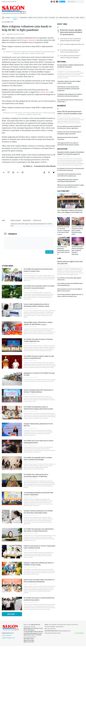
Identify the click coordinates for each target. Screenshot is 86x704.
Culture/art (52, 17)
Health (35, 17)
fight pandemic (27, 220)
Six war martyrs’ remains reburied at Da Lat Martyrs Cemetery (70, 66)
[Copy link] (18, 172)
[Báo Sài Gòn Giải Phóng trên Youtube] (54, 2)
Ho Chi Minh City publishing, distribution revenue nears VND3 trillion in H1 (63, 250)
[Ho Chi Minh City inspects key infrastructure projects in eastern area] (12, 274)
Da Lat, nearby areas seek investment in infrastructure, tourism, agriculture (69, 127)
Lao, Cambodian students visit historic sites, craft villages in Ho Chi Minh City (70, 211)
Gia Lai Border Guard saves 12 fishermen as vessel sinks (70, 100)
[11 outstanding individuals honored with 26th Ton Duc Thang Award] (12, 498)
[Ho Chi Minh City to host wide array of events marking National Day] (12, 446)
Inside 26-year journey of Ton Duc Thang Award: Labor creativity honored (39, 547)
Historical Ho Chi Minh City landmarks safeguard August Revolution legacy (70, 39)
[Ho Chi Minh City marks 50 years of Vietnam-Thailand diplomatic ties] (12, 345)
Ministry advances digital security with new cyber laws (70, 262)
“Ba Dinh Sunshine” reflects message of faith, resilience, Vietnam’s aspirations (78, 250)
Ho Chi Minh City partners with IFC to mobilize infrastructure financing (70, 56)
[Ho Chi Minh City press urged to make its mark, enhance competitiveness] (12, 362)
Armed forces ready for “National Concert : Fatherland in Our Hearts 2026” (63, 230)
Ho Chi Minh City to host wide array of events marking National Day (38, 442)
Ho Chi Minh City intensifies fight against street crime (69, 279)
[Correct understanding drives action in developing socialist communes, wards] (12, 310)
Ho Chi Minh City (15, 17)
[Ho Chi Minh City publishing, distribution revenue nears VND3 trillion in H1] (63, 241)
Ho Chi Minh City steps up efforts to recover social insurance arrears (70, 51)
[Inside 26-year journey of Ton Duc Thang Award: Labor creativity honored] (12, 551)
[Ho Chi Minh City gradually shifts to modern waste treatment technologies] (12, 463)
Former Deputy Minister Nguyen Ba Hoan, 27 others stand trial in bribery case (70, 295)
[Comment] (8, 172)
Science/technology (64, 17)
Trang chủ (3, 17)
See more (11, 614)
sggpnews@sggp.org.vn (8, 637)
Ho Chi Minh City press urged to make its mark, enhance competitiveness (39, 357)
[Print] (23, 172)
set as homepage (79, 633)
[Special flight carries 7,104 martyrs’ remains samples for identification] (12, 328)
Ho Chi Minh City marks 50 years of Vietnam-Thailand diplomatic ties (38, 340)
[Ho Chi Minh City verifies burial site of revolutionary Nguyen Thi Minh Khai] (12, 480)
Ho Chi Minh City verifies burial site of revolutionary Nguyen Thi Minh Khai (36, 475)
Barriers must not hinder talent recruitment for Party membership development (39, 581)
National (8, 17)
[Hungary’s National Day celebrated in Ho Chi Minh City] (12, 429)
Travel (77, 17)
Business (30, 17)
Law (57, 17)
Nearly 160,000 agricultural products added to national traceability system (69, 112)
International (23, 17)
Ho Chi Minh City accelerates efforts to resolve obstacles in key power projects (39, 287)
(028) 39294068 (6, 635)
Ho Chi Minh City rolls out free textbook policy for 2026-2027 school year (70, 169)
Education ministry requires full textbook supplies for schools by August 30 (70, 153)
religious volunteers (29, 40)
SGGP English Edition (14, 9)
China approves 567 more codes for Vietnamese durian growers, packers (68, 144)
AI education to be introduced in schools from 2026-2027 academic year (69, 175)
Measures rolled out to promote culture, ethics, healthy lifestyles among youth (77, 230)
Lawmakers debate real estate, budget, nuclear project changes (69, 82)
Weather (82, 17)
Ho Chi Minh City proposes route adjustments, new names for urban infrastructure (39, 530)
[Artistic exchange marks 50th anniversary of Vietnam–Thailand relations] (12, 395)
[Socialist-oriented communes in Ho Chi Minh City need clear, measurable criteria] (12, 516)
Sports (46, 17)
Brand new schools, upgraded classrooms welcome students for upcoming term (71, 32)
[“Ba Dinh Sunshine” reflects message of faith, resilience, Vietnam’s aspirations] (78, 241)
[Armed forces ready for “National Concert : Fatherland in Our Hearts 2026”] (63, 221)
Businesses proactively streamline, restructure (67, 138)
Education (40, 17)
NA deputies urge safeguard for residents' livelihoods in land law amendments (69, 95)
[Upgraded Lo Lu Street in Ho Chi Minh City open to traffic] (12, 379)
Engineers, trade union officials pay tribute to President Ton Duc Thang (39, 564)
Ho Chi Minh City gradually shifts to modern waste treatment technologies (38, 458)
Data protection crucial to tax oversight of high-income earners (69, 290)
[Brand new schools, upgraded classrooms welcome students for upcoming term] (70, 27)
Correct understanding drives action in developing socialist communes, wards (36, 305)
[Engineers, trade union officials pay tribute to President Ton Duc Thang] (12, 568)
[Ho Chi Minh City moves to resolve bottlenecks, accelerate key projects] (12, 603)
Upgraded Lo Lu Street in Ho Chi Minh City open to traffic (39, 374)
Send (50, 252)
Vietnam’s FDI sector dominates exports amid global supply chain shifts (69, 132)
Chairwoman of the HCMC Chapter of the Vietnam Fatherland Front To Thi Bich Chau (31, 225)
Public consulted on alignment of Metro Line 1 (72, 45)
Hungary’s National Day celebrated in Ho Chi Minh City (38, 425)
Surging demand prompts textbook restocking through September (67, 180)
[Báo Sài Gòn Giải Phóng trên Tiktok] (57, 2)
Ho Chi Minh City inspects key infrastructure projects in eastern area (38, 270)
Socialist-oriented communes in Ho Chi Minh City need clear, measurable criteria (38, 512)
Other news (7, 266)
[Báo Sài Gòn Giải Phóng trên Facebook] (52, 2)
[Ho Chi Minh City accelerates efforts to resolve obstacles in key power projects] (12, 291)
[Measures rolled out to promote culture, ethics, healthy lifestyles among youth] (78, 221)
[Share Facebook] (49, 172)
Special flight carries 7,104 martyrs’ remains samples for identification (38, 323)
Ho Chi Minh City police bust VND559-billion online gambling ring (70, 284)
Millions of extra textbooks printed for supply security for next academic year (70, 186)
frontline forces (44, 92)
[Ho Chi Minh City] (4, 172)
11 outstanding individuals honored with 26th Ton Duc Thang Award (38, 494)
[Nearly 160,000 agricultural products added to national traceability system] (70, 109)
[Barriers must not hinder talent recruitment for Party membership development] (12, 585)
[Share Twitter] (54, 172)
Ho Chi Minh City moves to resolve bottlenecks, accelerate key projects (39, 599)
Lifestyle (72, 17)
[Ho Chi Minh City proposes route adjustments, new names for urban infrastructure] (12, 534)
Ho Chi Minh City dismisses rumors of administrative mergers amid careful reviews (38, 408)
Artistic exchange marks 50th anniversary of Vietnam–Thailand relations (38, 391)
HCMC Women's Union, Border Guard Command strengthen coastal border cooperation (68, 88)
